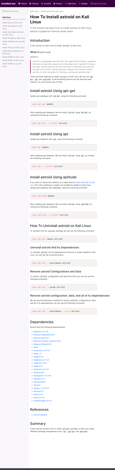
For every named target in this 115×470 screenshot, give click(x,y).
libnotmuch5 (39, 372)
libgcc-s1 (37, 353)
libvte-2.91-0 (39, 397)
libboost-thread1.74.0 (43, 344)
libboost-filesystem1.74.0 (44, 335)
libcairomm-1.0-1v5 (42, 350)
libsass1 (37, 385)
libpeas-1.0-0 (39, 379)
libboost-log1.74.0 (41, 338)
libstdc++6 (38, 394)
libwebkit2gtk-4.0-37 (43, 401)
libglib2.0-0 (38, 357)
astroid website (40, 415)
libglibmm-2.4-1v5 (41, 360)
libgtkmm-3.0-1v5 (41, 369)
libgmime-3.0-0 (40, 363)
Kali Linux (34, 11)
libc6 (36, 347)
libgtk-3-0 (38, 366)
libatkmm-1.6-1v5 (41, 331)
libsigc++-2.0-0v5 (41, 388)
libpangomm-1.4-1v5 (42, 375)
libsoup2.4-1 (39, 391)
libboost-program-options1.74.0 (47, 341)
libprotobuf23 (39, 382)
